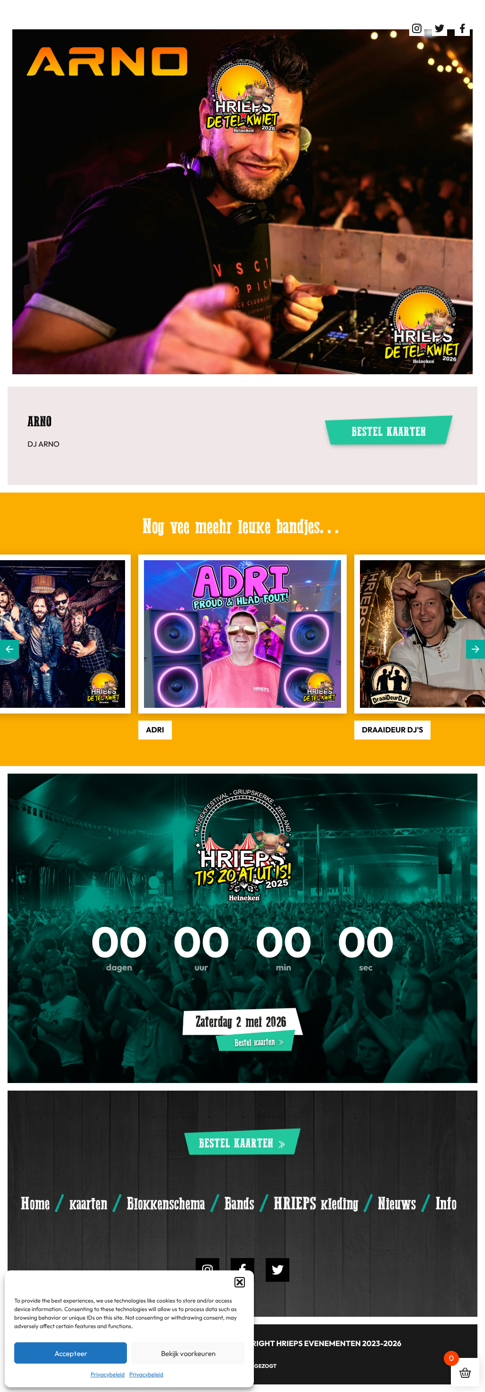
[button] (239, 1282)
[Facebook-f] (242, 1270)
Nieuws (397, 1204)
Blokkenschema (166, 1204)
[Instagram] (207, 1270)
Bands (239, 1204)
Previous (9, 649)
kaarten (88, 1204)
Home (35, 1204)
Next (475, 649)
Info (446, 1204)
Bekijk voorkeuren (188, 1353)
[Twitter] (277, 1270)
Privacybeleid (107, 1374)
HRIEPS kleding (316, 1204)
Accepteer (70, 1353)
